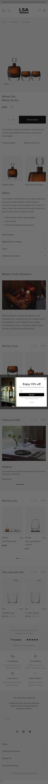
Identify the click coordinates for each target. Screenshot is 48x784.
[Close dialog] (45, 379)
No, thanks (31, 402)
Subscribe (31, 394)
